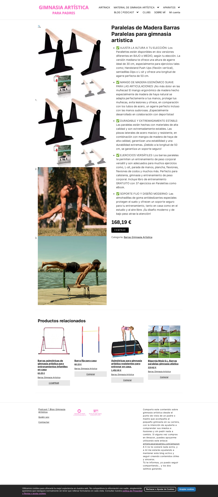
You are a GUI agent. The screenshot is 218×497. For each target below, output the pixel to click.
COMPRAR (54, 383)
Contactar (43, 422)
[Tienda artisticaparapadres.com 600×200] (87, 413)
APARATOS (169, 7)
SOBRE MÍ (159, 12)
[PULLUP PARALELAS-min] (72, 63)
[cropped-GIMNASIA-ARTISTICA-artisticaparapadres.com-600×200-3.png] (64, 9)
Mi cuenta (174, 12)
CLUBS (147, 12)
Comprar (120, 230)
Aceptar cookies (186, 489)
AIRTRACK (104, 7)
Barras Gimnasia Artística (138, 237)
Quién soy (43, 417)
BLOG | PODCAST (124, 12)
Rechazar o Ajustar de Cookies (160, 489)
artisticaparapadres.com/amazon (161, 443)
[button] (72, 26)
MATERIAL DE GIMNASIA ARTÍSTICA (134, 7)
